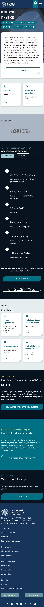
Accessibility (5, 565)
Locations (4, 584)
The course (5, 528)
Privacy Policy (6, 570)
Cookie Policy (6, 574)
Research (4, 536)
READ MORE (22, 70)
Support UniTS (10, 595)
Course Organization (8, 532)
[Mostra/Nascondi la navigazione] (40, 4)
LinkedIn (16, 604)
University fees (6, 555)
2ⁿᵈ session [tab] (22, 155)
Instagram (7, 604)
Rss (34, 604)
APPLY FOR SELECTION (22, 289)
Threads (30, 604)
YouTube (21, 604)
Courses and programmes (10, 541)
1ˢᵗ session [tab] (8, 155)
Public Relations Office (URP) (11, 588)
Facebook (12, 604)
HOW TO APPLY (22, 279)
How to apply (6, 547)
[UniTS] (8, 4)
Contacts (4, 580)
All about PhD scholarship (10, 551)
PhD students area (8, 561)
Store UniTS (34, 595)
